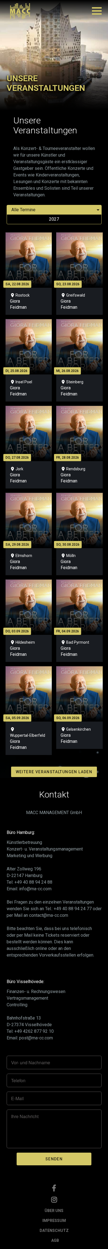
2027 (54, 219)
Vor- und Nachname (30, 1063)
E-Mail (17, 1098)
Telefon (18, 1081)
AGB (55, 1240)
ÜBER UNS (54, 1210)
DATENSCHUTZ (54, 1230)
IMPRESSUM (54, 1220)
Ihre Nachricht (24, 1116)
